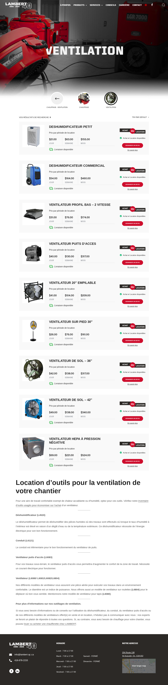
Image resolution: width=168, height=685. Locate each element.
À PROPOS (65, 5)
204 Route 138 (128, 652)
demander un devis (132, 145)
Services (95, 5)
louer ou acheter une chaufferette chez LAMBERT (50, 624)
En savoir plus (133, 150)
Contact (137, 5)
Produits (79, 5)
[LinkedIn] (17, 671)
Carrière (124, 5)
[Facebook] (11, 671)
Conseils (111, 5)
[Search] (163, 5)
